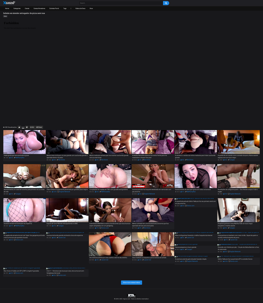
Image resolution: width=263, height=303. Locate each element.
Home (7, 8)
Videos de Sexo (80, 8)
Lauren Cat (61, 237)
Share (40, 127)
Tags (64, 8)
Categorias (17, 8)
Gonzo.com (105, 228)
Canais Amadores (39, 8)
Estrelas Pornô (54, 8)
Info (32, 127)
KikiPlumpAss (20, 157)
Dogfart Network (64, 191)
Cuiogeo (232, 160)
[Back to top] (256, 297)
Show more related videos (131, 282)
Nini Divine (61, 160)
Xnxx (91, 8)
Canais (27, 8)
